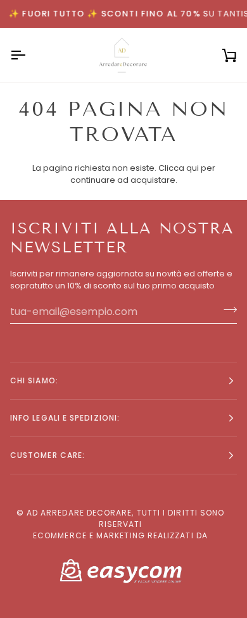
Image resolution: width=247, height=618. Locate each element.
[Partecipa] (226, 310)
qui (192, 168)
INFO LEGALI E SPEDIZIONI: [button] (65, 417)
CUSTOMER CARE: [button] (47, 455)
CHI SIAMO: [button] (34, 380)
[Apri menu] (29, 55)
